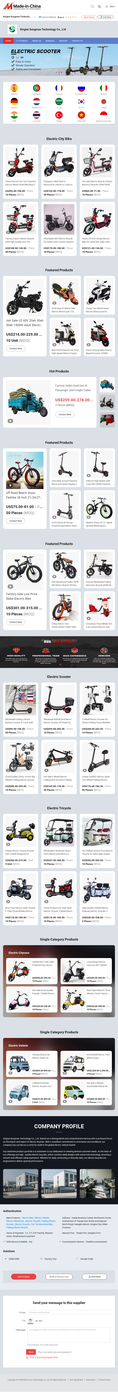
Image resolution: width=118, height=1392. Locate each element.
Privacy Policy (104, 1380)
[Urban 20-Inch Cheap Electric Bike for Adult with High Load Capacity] (97, 219)
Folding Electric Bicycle (17, 1227)
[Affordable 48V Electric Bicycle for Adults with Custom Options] (59, 219)
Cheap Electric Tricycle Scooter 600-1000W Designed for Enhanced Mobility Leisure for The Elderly (19, 852)
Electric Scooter (22, 1224)
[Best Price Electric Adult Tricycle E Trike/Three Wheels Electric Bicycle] (20, 888)
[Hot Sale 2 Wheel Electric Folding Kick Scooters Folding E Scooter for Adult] (59, 757)
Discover (63, 40)
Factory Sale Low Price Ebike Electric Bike (21, 596)
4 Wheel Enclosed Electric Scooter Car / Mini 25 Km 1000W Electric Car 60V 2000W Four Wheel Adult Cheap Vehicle (43, 1084)
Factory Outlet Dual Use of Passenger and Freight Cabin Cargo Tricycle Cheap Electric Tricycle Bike (73, 388)
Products (23, 40)
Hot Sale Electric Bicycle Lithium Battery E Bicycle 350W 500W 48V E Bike (97, 183)
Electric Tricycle (33, 1220)
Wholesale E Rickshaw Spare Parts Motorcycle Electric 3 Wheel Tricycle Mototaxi (57, 852)
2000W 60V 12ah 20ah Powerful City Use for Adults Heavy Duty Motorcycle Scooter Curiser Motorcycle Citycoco (43, 963)
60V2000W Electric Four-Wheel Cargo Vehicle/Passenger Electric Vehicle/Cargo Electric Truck (98, 1056)
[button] (56, 72)
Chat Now (107, 17)
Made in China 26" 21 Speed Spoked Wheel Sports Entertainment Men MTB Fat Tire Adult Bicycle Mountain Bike (99, 524)
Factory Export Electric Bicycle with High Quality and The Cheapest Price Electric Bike (19, 240)
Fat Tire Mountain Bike (42, 1224)
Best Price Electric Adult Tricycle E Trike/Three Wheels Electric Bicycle (20, 909)
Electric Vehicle (42, 1217)
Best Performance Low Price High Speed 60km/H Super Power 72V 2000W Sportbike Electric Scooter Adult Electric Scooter (65, 352)
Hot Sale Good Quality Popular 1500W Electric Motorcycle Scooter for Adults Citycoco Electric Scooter (43, 992)
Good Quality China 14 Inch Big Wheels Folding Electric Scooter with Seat (20, 778)
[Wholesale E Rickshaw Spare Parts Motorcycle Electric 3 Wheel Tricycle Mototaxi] (59, 831)
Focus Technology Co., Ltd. (39, 1380)
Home (8, 40)
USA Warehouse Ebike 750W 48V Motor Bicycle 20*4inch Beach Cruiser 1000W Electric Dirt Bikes (65, 583)
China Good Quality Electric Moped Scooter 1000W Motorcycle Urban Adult (99, 352)
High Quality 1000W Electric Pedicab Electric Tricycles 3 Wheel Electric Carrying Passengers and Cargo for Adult (97, 909)
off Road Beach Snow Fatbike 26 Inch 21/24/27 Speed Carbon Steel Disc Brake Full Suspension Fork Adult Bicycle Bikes (24, 495)
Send (31, 1351)
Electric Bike (27, 1217)
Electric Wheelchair (15, 1220)
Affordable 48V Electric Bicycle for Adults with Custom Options (59, 240)
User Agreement (76, 1380)
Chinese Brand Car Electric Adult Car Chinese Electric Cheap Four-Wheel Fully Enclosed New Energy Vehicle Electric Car (43, 1056)
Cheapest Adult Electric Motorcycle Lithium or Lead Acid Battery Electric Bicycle (59, 183)
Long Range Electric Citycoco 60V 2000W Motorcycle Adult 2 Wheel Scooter (96, 963)
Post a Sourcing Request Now (42, 1357)
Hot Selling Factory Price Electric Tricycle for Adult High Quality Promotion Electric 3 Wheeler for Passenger (97, 852)
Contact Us (77, 40)
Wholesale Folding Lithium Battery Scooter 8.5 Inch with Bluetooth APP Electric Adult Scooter (19, 721)
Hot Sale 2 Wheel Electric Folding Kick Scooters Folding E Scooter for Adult (58, 778)
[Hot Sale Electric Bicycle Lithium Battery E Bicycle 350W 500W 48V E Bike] (97, 162)
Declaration (91, 1380)
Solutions (50, 40)
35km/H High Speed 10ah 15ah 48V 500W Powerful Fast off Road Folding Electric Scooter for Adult (98, 482)
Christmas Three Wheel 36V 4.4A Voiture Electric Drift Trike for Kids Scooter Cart (99, 625)
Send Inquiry (89, 17)
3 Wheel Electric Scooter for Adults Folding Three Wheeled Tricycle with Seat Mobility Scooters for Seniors (96, 721)
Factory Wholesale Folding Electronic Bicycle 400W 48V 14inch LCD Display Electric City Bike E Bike (99, 583)
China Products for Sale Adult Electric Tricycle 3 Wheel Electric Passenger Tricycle (58, 909)
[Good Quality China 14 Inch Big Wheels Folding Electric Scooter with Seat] (20, 757)
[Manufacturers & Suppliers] (22, 6)
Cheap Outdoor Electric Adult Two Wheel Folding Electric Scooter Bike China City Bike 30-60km (97, 778)
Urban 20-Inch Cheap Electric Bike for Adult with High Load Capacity (96, 240)
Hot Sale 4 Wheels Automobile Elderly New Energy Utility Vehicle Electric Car (98, 1084)
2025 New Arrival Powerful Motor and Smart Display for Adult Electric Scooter (65, 482)
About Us (36, 40)
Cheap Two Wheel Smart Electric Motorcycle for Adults (97, 310)
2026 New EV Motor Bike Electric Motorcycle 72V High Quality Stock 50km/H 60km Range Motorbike (64, 310)
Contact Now (15, 348)
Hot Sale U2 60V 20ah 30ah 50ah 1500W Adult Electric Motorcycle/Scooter (24, 322)
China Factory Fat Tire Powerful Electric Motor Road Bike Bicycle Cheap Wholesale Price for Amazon (20, 183)
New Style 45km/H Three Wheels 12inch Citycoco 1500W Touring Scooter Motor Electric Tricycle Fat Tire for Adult (98, 992)
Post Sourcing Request (99, 6)
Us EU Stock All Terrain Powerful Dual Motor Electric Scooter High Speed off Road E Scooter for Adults (65, 524)
